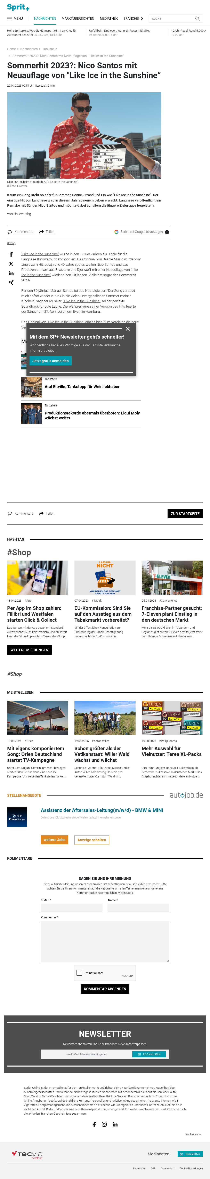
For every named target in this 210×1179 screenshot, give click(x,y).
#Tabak (97, 600)
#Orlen (29, 741)
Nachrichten (45, 19)
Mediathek (109, 19)
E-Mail (45, 900)
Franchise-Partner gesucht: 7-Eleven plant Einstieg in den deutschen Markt (172, 614)
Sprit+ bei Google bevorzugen (142, 232)
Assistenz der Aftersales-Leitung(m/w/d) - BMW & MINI (102, 810)
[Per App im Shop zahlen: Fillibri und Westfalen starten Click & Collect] (37, 578)
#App (28, 600)
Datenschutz (168, 1168)
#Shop (19, 552)
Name (112, 900)
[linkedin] (115, 1124)
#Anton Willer (100, 741)
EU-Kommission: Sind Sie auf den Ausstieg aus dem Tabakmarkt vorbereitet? (103, 614)
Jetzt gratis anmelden (50, 361)
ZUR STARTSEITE (185, 514)
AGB (153, 1168)
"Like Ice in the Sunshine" (40, 254)
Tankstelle (49, 49)
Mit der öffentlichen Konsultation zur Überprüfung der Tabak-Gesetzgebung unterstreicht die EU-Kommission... (98, 632)
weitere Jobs (54, 840)
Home (11, 49)
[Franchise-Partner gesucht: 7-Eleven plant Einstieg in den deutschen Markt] (172, 578)
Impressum (139, 1168)
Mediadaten (158, 1154)
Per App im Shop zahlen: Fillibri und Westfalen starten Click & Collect (34, 614)
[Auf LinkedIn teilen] (11, 273)
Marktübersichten (78, 19)
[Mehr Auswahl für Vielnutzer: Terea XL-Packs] (172, 718)
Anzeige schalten (92, 840)
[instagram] (104, 1124)
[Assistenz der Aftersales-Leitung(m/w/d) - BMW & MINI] (17, 816)
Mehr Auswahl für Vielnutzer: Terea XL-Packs (172, 751)
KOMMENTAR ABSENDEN (105, 989)
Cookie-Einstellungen (191, 1168)
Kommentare (24, 232)
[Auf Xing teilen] (11, 282)
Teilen (50, 232)
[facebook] (94, 1124)
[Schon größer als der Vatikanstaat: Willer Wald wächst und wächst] (105, 718)
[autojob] (186, 795)
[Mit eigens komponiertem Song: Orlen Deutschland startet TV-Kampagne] (37, 718)
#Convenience (168, 600)
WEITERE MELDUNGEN (29, 650)
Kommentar (48, 917)
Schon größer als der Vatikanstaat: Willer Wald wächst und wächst (102, 754)
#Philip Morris (168, 741)
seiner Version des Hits (107, 306)
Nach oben (191, 1134)
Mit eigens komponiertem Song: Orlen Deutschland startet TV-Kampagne (35, 754)
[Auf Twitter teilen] (11, 263)
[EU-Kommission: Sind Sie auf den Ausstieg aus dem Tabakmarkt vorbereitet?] (105, 578)
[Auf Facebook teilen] (11, 253)
